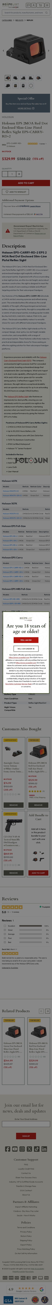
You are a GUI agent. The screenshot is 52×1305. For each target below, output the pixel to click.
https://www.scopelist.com (19, 657)
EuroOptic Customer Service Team (19, 684)
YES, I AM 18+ (26, 640)
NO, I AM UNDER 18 (26, 649)
